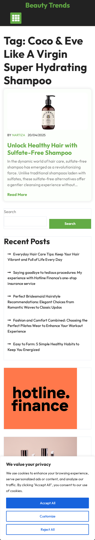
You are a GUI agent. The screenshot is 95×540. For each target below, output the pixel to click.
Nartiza (18, 135)
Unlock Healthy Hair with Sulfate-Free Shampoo (42, 148)
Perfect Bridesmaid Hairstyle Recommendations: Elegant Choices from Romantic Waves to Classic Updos (41, 302)
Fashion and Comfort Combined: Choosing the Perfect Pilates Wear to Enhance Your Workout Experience (47, 326)
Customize (47, 516)
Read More (17, 194)
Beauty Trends (47, 5)
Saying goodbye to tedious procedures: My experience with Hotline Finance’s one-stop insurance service (45, 278)
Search (10, 211)
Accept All (47, 503)
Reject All (48, 529)
